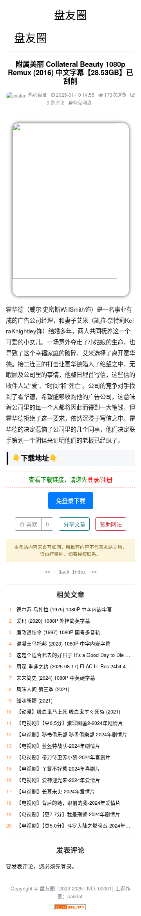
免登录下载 (70, 500)
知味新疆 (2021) (34, 700)
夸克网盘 (82, 102)
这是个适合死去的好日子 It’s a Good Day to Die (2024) (77, 654)
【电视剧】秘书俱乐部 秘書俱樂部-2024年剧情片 (71, 734)
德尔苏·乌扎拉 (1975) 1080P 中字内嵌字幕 (64, 609)
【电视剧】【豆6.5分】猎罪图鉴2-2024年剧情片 (69, 723)
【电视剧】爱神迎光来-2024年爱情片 (58, 780)
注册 (106, 479)
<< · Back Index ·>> (71, 572)
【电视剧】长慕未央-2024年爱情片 (55, 791)
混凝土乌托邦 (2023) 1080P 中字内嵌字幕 (63, 643)
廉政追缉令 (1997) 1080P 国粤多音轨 (58, 632)
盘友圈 (70, 14)
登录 (93, 479)
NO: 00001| (100, 888)
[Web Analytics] (70, 906)
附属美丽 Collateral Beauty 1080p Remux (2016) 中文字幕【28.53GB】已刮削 (70, 72)
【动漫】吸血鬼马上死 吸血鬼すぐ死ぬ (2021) (68, 711)
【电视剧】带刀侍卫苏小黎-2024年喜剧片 (63, 757)
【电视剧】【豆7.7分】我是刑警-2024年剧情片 (68, 814)
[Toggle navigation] (10, 37)
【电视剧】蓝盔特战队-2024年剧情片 (58, 745)
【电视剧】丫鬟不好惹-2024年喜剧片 (58, 768)
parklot (75, 896)
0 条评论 (56, 102)
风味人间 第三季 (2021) (42, 689)
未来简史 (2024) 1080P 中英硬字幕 (55, 677)
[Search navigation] (130, 37)
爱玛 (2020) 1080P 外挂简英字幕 (53, 620)
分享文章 (74, 524)
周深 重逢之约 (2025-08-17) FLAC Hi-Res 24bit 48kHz (76, 666)
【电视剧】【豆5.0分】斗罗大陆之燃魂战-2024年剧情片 (78, 825)
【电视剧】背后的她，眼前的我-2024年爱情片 (68, 802)
